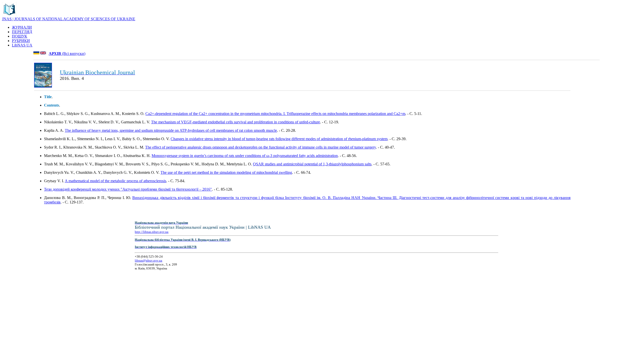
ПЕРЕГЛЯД (22, 32)
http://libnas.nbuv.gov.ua (151, 232)
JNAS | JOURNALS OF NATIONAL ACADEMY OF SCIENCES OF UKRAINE (68, 19)
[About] (9, 15)
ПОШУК (19, 36)
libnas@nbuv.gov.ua (148, 260)
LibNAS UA (22, 45)
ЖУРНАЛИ (22, 27)
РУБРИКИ (21, 41)
